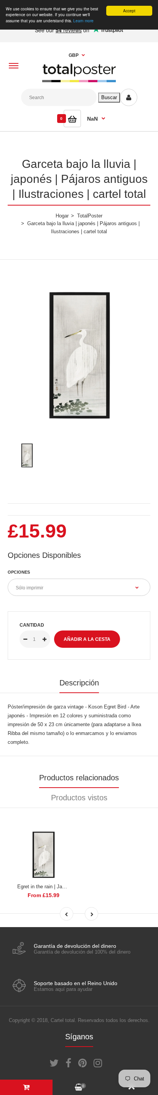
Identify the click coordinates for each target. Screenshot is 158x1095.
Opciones (19, 572)
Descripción (79, 683)
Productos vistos (79, 797)
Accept (129, 10)
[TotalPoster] (79, 80)
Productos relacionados (79, 777)
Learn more (83, 20)
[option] (79, 350)
